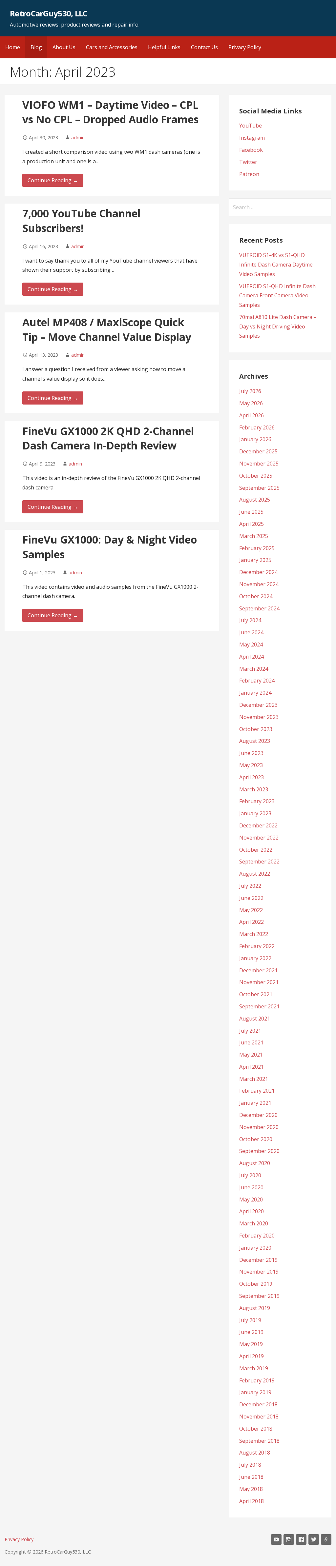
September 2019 (259, 1295)
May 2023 (251, 765)
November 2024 (259, 584)
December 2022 (258, 825)
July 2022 (250, 885)
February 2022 (257, 946)
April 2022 (251, 921)
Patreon (249, 174)
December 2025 (258, 451)
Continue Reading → (53, 180)
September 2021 (259, 1006)
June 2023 (251, 753)
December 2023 (258, 704)
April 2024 (251, 656)
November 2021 (259, 982)
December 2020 (258, 1115)
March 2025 (253, 536)
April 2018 (251, 1501)
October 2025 (255, 475)
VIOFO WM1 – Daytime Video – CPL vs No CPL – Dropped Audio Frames (110, 112)
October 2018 (255, 1428)
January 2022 (255, 958)
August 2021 (254, 1018)
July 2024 (250, 620)
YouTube (250, 125)
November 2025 (259, 463)
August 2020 (254, 1163)
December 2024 (258, 572)
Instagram (252, 137)
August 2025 (254, 499)
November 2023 (259, 717)
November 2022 (259, 837)
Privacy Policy (244, 47)
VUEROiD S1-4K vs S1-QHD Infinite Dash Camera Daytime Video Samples (276, 264)
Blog (36, 47)
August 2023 (254, 740)
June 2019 (251, 1332)
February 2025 (257, 548)
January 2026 (255, 439)
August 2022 (254, 873)
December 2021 (258, 970)
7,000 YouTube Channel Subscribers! (81, 220)
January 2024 (255, 692)
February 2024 (257, 680)
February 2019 (257, 1380)
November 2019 (259, 1271)
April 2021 (251, 1066)
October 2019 (255, 1283)
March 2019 (253, 1368)
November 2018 (259, 1416)
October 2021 (255, 994)
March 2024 (253, 668)
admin (78, 137)
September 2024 (259, 608)
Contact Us (204, 47)
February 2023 (257, 801)
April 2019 (251, 1356)
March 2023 (253, 789)
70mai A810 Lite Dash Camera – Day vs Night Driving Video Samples (278, 326)
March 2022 (253, 934)
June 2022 (251, 898)
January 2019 (255, 1392)
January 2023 (255, 813)
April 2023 (251, 777)
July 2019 (250, 1320)
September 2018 (259, 1440)
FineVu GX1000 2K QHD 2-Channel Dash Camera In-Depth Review (108, 438)
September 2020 (259, 1151)
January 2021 (255, 1102)
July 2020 (250, 1175)
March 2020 (253, 1223)
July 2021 (250, 1030)
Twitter (248, 162)
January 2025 (255, 560)
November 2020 (259, 1127)
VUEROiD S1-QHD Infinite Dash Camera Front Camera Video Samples (277, 296)
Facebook (251, 149)
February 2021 (257, 1090)
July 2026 (250, 391)
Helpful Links (164, 47)
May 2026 (251, 403)
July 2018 (250, 1464)
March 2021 (253, 1078)
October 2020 (255, 1139)
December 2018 (258, 1404)
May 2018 (251, 1489)
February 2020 (257, 1235)
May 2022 (251, 910)
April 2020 (251, 1211)
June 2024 (251, 632)
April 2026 (251, 415)
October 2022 (255, 849)
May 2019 (251, 1344)
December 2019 (258, 1259)
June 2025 (251, 511)
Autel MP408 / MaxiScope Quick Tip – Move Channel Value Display (106, 329)
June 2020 (251, 1187)
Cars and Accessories (111, 47)
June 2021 (251, 1042)
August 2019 (254, 1308)
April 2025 (251, 523)
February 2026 (257, 427)
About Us (63, 47)
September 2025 (259, 487)
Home (12, 47)
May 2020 (251, 1199)
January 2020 (255, 1247)
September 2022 (259, 861)
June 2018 (251, 1476)
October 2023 (255, 729)
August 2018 (254, 1452)
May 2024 (251, 644)
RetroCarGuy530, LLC (48, 13)
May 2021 (251, 1054)
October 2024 (255, 596)
